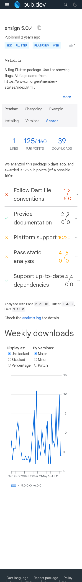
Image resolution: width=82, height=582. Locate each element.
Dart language (17, 578)
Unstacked (20, 354)
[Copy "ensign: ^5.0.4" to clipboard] (39, 27)
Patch (43, 365)
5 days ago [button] (57, 164)
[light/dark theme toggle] (75, 4)
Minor (42, 360)
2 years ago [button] (30, 37)
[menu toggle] (7, 4)
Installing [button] (12, 121)
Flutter (21, 45)
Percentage (21, 365)
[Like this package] (71, 45)
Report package (46, 578)
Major (42, 354)
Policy (68, 578)
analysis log (31, 318)
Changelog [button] (33, 109)
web (56, 45)
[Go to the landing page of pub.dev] (30, 4)
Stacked (18, 360)
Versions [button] (32, 121)
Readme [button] (11, 109)
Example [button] (56, 109)
